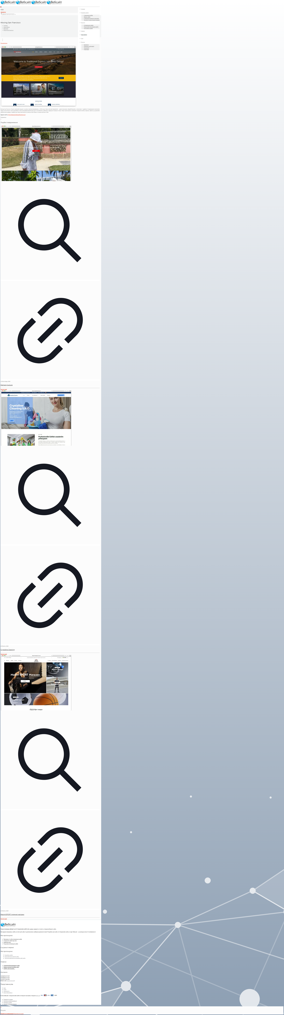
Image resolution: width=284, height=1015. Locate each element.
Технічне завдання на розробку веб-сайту (15, 958)
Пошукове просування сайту (12, 956)
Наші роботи (7, 27)
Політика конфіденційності (10, 1001)
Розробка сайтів (9, 955)
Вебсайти (6, 28)
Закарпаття (6, 991)
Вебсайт (38, 995)
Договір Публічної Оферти (10, 1004)
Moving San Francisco (8, 30)
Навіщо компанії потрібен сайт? (11, 967)
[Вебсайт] (31, 4)
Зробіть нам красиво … (9, 968)
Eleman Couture (7, 385)
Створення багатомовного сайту (12, 965)
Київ (5, 988)
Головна (6, 25)
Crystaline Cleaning (8, 650)
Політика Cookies (8, 1002)
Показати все (4, 43)
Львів (5, 989)
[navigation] (142, 1010)
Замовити (3, 12)
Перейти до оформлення (7, 1013)
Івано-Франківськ (8, 992)
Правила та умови (8, 999)
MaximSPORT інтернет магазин (12, 914)
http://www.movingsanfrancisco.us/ (17, 114)
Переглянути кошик (19, 1013)
